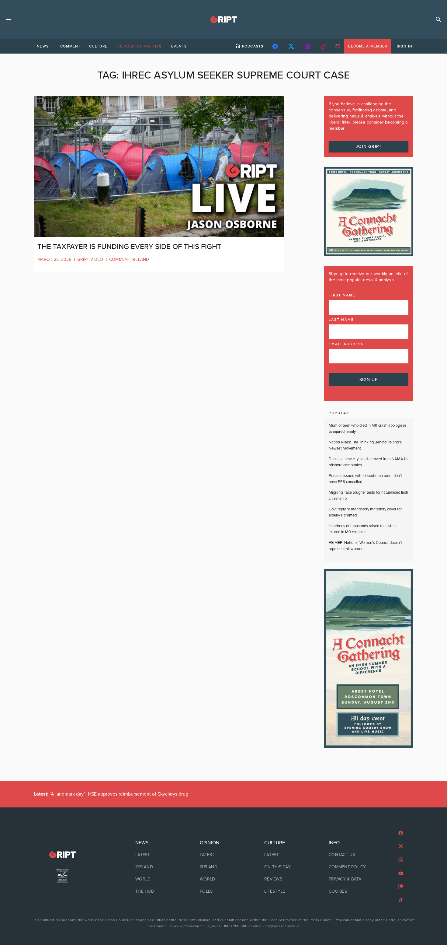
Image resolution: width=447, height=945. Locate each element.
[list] (159, 867)
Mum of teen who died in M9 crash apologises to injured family (368, 428)
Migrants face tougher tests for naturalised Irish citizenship (368, 495)
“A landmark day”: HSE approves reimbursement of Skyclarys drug (111, 794)
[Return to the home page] (62, 855)
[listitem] (159, 855)
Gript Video (90, 259)
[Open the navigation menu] (8, 19)
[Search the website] (438, 19)
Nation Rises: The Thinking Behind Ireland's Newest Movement (365, 445)
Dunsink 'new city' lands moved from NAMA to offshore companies (368, 462)
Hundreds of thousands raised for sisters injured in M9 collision (363, 528)
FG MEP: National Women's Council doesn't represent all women (365, 545)
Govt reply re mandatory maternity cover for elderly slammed (365, 512)
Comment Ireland (129, 259)
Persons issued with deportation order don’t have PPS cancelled (365, 478)
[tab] (42, 46)
